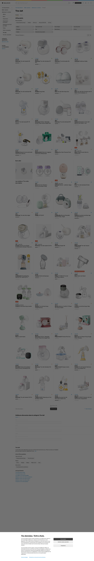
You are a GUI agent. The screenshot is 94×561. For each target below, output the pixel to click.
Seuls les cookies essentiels (63, 542)
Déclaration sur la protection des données (37, 557)
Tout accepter (63, 539)
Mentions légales (24, 557)
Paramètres (63, 545)
